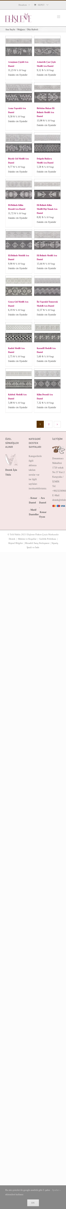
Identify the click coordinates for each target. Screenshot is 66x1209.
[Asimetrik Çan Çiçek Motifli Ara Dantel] (47, 46)
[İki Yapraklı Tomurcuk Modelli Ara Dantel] (47, 286)
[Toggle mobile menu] (59, 17)
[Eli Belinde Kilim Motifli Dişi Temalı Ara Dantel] (47, 189)
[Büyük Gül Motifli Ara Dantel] (18, 143)
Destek (12, 539)
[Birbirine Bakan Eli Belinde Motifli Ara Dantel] (47, 92)
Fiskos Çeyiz (41, 534)
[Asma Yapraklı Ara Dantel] (18, 92)
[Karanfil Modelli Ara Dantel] (47, 332)
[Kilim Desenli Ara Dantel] (47, 378)
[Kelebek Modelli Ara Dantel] (18, 378)
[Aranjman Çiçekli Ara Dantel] (18, 46)
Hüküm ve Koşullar (27, 539)
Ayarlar (55, 1190)
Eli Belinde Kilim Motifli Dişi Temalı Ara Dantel (47, 209)
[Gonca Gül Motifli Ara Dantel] (18, 286)
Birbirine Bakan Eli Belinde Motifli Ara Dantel (45, 112)
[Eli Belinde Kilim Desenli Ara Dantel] (18, 189)
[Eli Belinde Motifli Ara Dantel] (47, 239)
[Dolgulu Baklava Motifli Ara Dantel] (47, 143)
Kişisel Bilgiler (15, 543)
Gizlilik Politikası (47, 539)
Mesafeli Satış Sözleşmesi (37, 543)
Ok (33, 1202)
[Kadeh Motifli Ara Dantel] (18, 332)
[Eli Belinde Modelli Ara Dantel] (18, 239)
